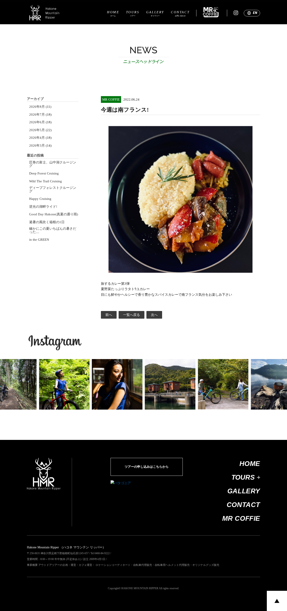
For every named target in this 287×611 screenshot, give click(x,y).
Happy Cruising (40, 199)
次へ (154, 315)
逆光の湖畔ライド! (43, 206)
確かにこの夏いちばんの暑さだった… (52, 230)
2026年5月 (37, 130)
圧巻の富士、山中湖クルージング (52, 164)
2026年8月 (37, 106)
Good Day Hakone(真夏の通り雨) (53, 214)
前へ (108, 315)
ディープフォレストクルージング (52, 189)
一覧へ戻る (131, 315)
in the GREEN (39, 239)
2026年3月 (37, 145)
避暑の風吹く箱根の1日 (47, 222)
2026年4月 (37, 137)
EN (255, 13)
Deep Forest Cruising (44, 173)
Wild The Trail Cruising (45, 181)
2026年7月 (37, 114)
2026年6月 (37, 122)
